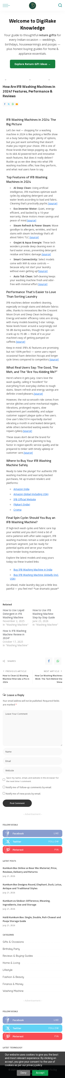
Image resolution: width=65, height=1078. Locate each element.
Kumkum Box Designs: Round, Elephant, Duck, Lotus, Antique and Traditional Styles (32, 886)
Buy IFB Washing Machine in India (33, 569)
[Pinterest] (32, 849)
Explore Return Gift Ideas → (33, 64)
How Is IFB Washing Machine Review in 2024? (14, 634)
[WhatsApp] (13, 104)
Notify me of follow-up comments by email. (29, 787)
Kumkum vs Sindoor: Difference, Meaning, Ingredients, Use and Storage (26, 902)
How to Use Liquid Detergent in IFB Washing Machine (13, 613)
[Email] (17, 104)
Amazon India (21, 489)
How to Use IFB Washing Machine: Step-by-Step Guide (43, 613)
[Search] (60, 5)
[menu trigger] (7, 5)
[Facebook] (5, 104)
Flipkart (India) (22, 504)
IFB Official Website (25, 499)
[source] (52, 203)
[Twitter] (9, 104)
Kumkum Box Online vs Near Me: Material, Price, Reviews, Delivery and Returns (30, 870)
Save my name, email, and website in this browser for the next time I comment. (32, 779)
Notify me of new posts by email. (23, 793)
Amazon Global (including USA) (31, 494)
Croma (17, 509)
